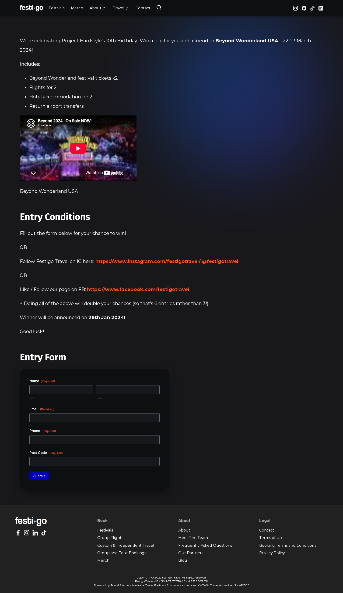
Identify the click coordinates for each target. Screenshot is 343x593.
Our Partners (190, 553)
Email (41, 408)
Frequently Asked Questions (205, 545)
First (32, 398)
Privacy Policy (272, 553)
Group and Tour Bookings (121, 553)
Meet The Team (193, 537)
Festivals (56, 8)
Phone (42, 430)
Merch (77, 8)
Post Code (46, 452)
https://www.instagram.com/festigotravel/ (148, 261)
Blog (182, 560)
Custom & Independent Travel (125, 545)
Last (99, 398)
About (184, 530)
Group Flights (110, 537)
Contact (143, 8)
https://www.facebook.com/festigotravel (138, 289)
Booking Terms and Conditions (287, 545)
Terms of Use (271, 537)
